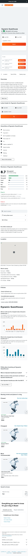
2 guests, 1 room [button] (7, 40)
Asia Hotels (14, 551)
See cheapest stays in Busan (21, 425)
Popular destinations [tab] (19, 509)
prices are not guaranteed (6, 535)
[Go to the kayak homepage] (9, 5)
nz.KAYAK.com (3, 551)
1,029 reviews (14, 31)
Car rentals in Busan (8, 519)
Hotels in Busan (7, 521)
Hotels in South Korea (22, 551)
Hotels (9, 551)
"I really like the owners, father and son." (11, 194)
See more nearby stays (22, 398)
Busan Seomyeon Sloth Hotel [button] (7, 416)
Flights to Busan (7, 517)
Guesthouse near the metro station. (11, 196)
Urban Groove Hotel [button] (5, 471)
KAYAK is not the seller (7, 539)
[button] (26, 1)
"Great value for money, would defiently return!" (13, 198)
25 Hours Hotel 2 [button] (5, 443)
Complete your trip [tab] (7, 509)
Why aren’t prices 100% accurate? (10, 544)
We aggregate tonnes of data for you (11, 542)
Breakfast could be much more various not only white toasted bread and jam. (13, 204)
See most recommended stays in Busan (21, 454)
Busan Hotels (9, 552)
